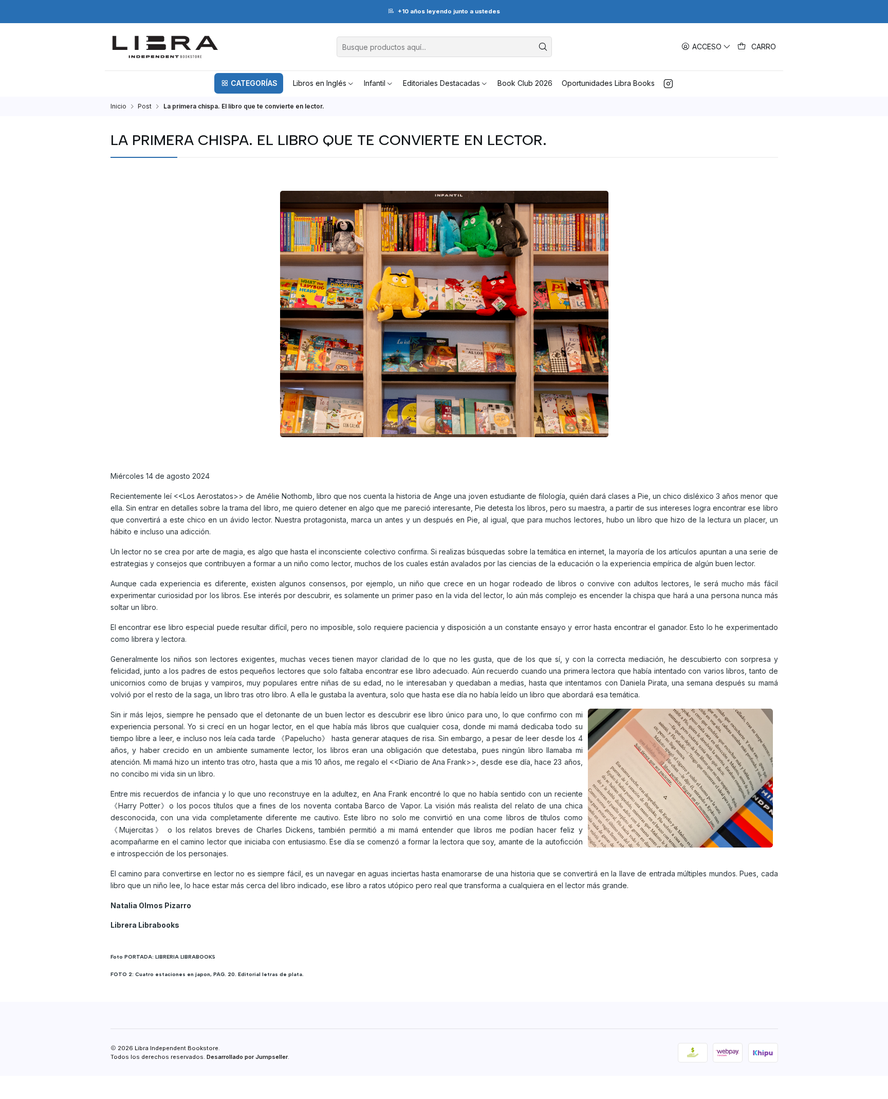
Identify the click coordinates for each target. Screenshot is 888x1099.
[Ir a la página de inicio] (165, 47)
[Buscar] (543, 47)
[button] (248, 83)
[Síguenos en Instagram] (668, 83)
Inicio (118, 106)
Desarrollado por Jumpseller (247, 1056)
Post (145, 106)
